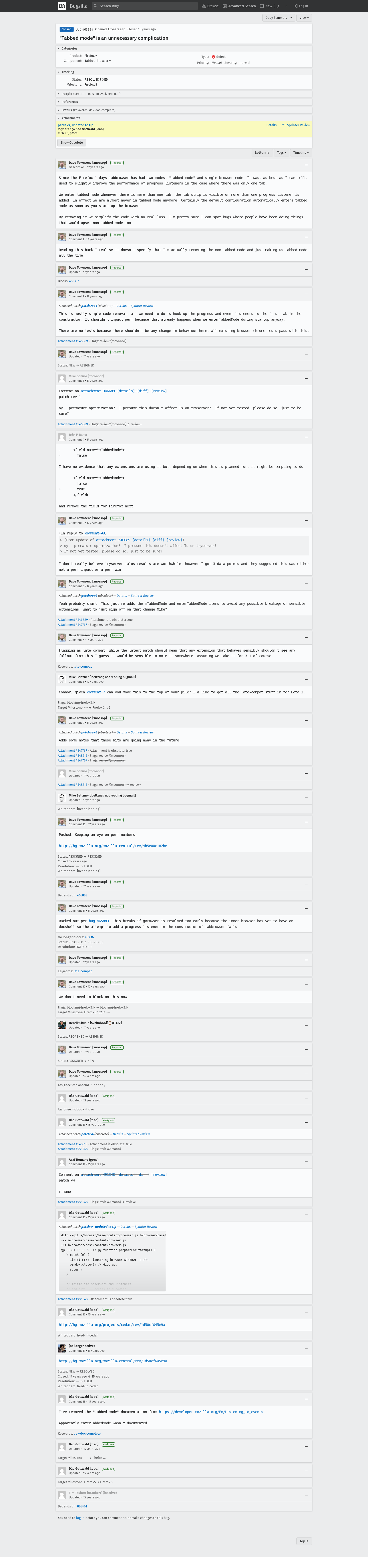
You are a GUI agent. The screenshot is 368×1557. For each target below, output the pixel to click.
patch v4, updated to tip (75, 125)
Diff (281, 125)
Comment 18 (77, 1401)
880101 (82, 1506)
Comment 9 (76, 722)
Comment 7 (76, 640)
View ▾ (304, 18)
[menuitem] (210, 6)
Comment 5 (76, 523)
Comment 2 (76, 296)
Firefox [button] (91, 56)
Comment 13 (77, 1124)
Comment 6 (76, 586)
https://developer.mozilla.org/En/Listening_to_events (211, 1412)
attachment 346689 (98, 391)
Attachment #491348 (73, 1149)
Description (77, 167)
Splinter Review (298, 125)
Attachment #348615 (72, 755)
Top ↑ (304, 1541)
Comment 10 (77, 824)
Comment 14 (77, 1164)
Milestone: (74, 84)
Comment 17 (77, 1350)
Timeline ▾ (301, 152)
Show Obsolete (72, 142)
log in (80, 1518)
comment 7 (96, 692)
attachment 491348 (98, 1175)
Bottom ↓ (262, 152)
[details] (126, 391)
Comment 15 (77, 1217)
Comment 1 (76, 239)
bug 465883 (99, 921)
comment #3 (95, 533)
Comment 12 (77, 986)
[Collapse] (306, 165)
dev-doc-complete (87, 1433)
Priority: (203, 63)
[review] (159, 391)
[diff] (143, 391)
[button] (300, 6)
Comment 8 (76, 681)
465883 (82, 895)
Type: (205, 57)
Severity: (231, 63)
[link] (112, 1261)
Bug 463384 (84, 29)
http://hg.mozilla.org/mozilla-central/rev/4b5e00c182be (113, 846)
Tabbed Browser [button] (98, 61)
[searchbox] (145, 6)
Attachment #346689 (73, 341)
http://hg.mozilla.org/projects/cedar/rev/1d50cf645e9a (112, 1325)
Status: (77, 79)
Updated (75, 272)
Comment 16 (77, 1314)
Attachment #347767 (72, 625)
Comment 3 (76, 380)
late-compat (83, 666)
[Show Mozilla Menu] (62, 6)
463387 (74, 281)
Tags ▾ (281, 152)
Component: (73, 61)
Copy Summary (276, 18)
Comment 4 (76, 439)
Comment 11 (77, 910)
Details (271, 125)
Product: (76, 56)
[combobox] (145, 6)
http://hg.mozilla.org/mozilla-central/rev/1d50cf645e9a (113, 1361)
